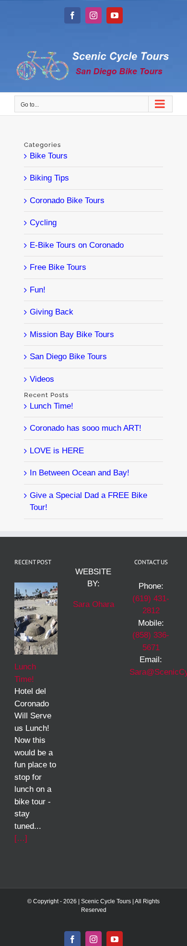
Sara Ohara (93, 604)
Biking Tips (49, 177)
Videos (42, 379)
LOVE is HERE (57, 450)
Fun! (38, 289)
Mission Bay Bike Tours (72, 334)
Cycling (43, 222)
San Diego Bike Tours (68, 356)
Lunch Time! (51, 406)
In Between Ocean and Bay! (79, 472)
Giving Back (51, 311)
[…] (20, 838)
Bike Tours (49, 155)
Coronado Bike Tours (67, 200)
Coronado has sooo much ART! (85, 428)
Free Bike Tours (58, 267)
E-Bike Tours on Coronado (77, 245)
